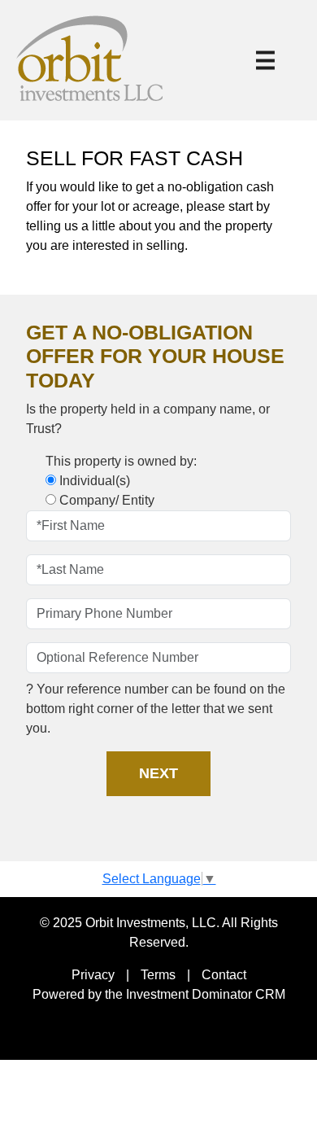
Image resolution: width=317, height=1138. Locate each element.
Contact (224, 975)
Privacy (93, 975)
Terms (158, 975)
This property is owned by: (121, 461)
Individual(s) (94, 481)
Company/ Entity (106, 500)
